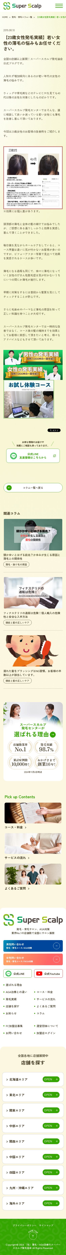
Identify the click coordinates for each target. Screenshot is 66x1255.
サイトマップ (46, 1225)
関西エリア (17, 1141)
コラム (41, 1013)
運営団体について (47, 1026)
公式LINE (18, 974)
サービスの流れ (46, 999)
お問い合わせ (14, 1033)
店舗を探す (12, 1006)
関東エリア (17, 1110)
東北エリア (17, 1095)
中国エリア (17, 1157)
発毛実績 (11, 999)
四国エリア (17, 1172)
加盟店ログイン (46, 1033)
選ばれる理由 (14, 985)
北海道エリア (18, 1079)
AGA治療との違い (16, 992)
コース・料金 (45, 992)
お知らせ (11, 1013)
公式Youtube (52, 974)
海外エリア (17, 1203)
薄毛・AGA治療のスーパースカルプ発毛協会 (36, 1246)
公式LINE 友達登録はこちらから (33, 455)
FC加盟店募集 (14, 1026)
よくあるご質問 (46, 1006)
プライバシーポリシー (24, 1225)
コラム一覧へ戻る (33, 487)
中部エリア (17, 1126)
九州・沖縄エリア (21, 1188)
